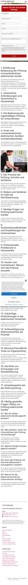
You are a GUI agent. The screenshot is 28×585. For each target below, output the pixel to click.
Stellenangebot (6, 535)
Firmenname (5, 13)
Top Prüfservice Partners (9, 556)
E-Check (4, 553)
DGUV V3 (4, 533)
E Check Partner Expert (8, 551)
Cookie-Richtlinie (8, 304)
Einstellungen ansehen (14, 301)
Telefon (4, 28)
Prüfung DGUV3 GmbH (8, 560)
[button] (26, 280)
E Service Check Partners (9, 544)
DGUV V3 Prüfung (7, 530)
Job (3, 537)
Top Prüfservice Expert (8, 555)
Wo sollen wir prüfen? (7, 33)
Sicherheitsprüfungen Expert (10, 562)
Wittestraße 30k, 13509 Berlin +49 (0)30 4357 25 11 (10, 513)
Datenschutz (15, 304)
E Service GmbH (6, 538)
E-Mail (4, 23)
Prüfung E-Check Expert (8, 563)
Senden (14, 56)
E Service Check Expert (9, 542)
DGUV (4, 532)
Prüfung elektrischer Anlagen (10, 565)
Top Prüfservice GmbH (8, 558)
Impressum (21, 304)
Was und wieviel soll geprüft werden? (11, 39)
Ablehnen (14, 297)
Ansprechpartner (6, 18)
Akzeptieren (14, 294)
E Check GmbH (6, 540)
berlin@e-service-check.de (10, 516)
